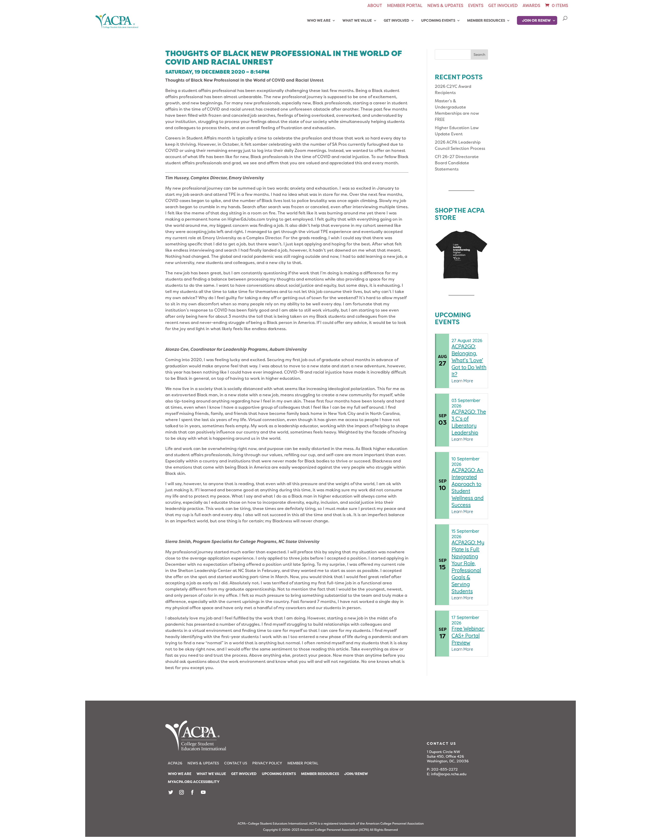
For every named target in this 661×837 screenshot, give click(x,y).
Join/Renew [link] (356, 773)
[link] (556, 5)
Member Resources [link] (486, 21)
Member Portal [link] (404, 6)
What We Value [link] (357, 21)
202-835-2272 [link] (444, 769)
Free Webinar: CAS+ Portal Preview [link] (468, 635)
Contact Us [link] (235, 763)
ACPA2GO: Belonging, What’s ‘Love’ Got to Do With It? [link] (469, 360)
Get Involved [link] (503, 6)
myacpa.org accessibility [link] (193, 781)
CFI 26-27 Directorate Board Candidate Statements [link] (457, 163)
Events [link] (475, 6)
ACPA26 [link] (175, 763)
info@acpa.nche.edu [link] (448, 774)
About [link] (374, 6)
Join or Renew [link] (536, 20)
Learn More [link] (462, 380)
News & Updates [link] (445, 6)
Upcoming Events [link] (438, 21)
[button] (479, 54)
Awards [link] (531, 6)
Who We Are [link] (318, 21)
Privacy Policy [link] (267, 763)
